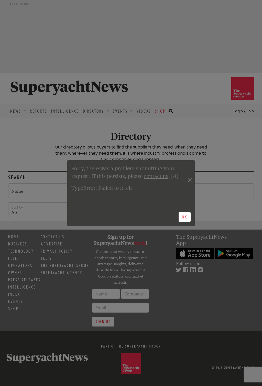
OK (184, 217)
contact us (156, 175)
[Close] (189, 180)
